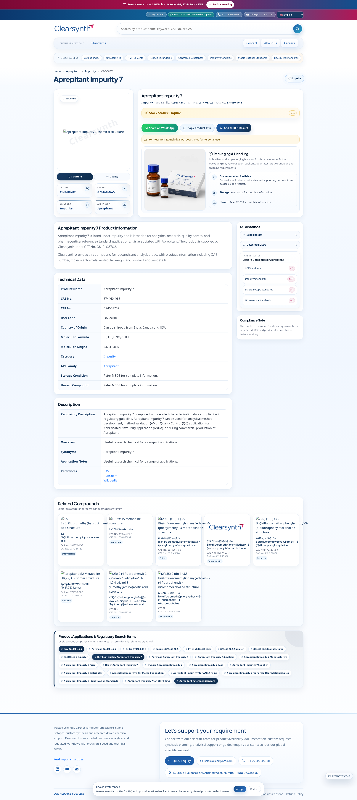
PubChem (110, 476)
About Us (270, 43)
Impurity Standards (220, 57)
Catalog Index (91, 57)
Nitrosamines (113, 57)
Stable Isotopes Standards (252, 57)
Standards (98, 43)
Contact (251, 43)
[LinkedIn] (57, 769)
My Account (158, 14)
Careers (289, 43)
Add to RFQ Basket (236, 128)
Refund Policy (294, 794)
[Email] (77, 769)
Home (57, 71)
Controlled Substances (190, 57)
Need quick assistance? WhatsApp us (193, 14)
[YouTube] (67, 769)
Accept (240, 789)
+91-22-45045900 (231, 14)
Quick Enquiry (182, 761)
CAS (106, 471)
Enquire (296, 78)
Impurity (90, 71)
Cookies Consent (272, 794)
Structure (76, 176)
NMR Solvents (135, 57)
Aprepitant (73, 71)
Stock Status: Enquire (165, 113)
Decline (254, 789)
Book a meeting (222, 4)
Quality (114, 176)
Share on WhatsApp (162, 128)
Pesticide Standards (161, 57)
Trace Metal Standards (286, 57)
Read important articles (68, 759)
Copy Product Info (199, 128)
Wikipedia (110, 480)
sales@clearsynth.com (261, 14)
